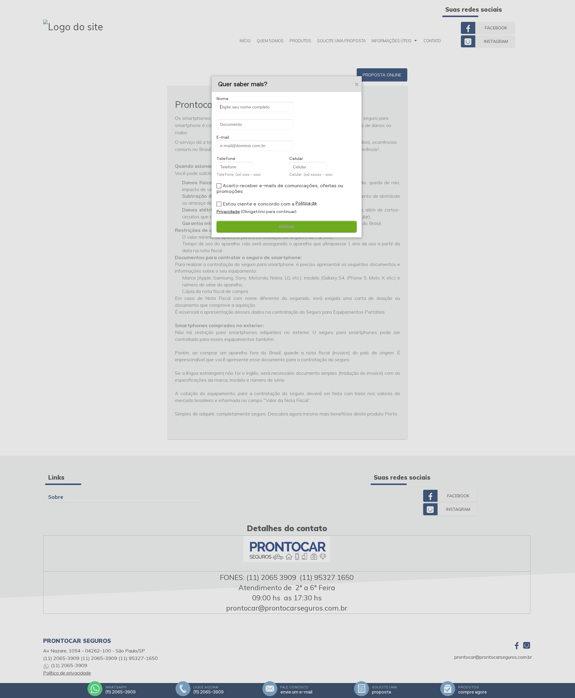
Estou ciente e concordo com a (258, 203)
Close (357, 84)
